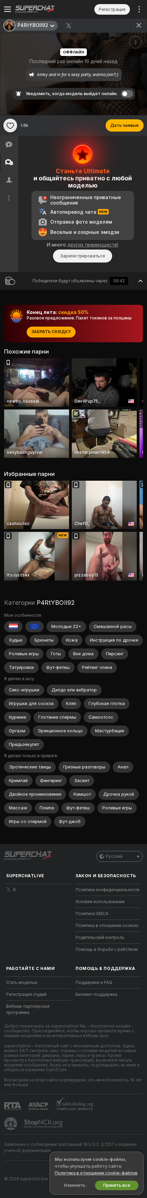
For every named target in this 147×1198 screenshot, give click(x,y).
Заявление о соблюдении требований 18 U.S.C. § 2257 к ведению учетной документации (70, 1147)
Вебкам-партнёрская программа (28, 1009)
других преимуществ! (92, 245)
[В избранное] (10, 125)
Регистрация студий (26, 994)
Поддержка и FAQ (94, 982)
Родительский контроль (100, 937)
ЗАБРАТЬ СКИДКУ (51, 331)
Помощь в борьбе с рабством (107, 949)
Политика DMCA (92, 913)
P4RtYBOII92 (56, 602)
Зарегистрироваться (82, 255)
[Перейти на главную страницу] (44, 9)
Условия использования (100, 901)
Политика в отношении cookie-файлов (96, 1172)
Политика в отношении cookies (107, 925)
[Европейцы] (34, 626)
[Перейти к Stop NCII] (44, 1124)
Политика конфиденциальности (107, 889)
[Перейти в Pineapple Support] (11, 1123)
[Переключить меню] (7, 9)
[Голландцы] (13, 626)
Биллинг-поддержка (96, 994)
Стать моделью (22, 982)
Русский (114, 856)
